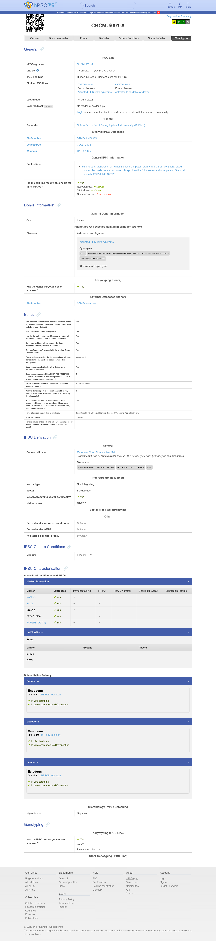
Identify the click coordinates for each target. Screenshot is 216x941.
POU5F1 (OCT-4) (36, 622)
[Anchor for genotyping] (47, 824)
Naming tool (132, 886)
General (34, 38)
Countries (30, 910)
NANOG (31, 597)
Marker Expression (37, 581)
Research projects (35, 907)
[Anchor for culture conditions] (69, 546)
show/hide (49, 106)
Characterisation (157, 38)
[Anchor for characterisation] (65, 568)
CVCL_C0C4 (84, 144)
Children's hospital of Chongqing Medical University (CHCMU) (111, 125)
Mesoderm (32, 721)
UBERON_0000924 (50, 775)
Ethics (83, 38)
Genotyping (181, 38)
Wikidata (31, 151)
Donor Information (59, 38)
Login (188, 7)
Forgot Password (169, 886)
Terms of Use (66, 903)
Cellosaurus (33, 144)
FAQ (94, 878)
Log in (163, 878)
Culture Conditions (129, 38)
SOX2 (29, 603)
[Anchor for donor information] (58, 205)
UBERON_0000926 (50, 735)
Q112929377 (84, 151)
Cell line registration (103, 886)
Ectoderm (32, 762)
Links (62, 886)
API (128, 889)
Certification (99, 882)
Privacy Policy (141, 12)
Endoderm (32, 681)
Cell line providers (35, 903)
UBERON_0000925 (50, 694)
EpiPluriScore (34, 632)
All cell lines (31, 882)
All (30, 886)
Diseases (30, 914)
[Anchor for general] (41, 49)
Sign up (164, 882)
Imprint (63, 907)
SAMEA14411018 (87, 303)
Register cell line (34, 878)
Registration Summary (178, 16)
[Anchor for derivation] (54, 437)
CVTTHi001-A (85, 84)
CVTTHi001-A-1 (124, 84)
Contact (130, 893)
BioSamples (33, 138)
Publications (31, 918)
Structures (132, 882)
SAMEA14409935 (87, 138)
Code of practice (68, 882)
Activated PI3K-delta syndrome (95, 92)
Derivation (104, 38)
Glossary (97, 889)
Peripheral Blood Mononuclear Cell (96, 452)
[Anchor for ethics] (38, 314)
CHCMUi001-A (85, 64)
